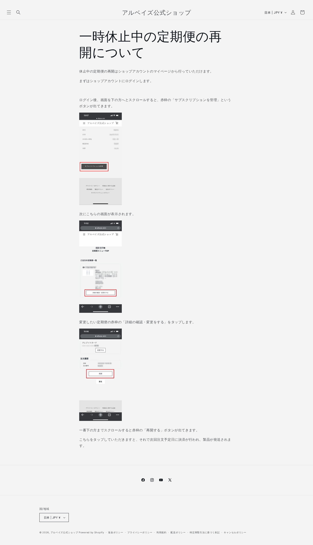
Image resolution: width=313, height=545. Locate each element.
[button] (9, 12)
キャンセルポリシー (235, 532)
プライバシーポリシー (139, 532)
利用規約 (161, 532)
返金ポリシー (115, 532)
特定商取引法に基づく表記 (205, 532)
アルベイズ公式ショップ (64, 532)
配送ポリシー (178, 532)
